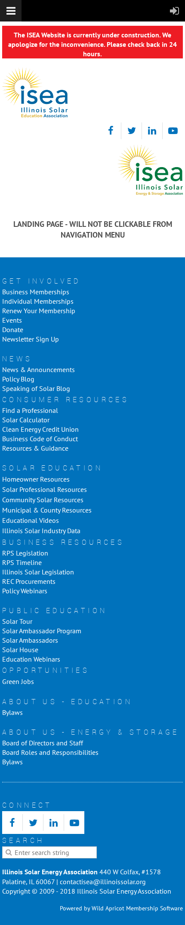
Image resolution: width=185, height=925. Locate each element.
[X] (131, 130)
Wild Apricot (108, 908)
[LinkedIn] (152, 130)
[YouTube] (173, 130)
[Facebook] (111, 130)
